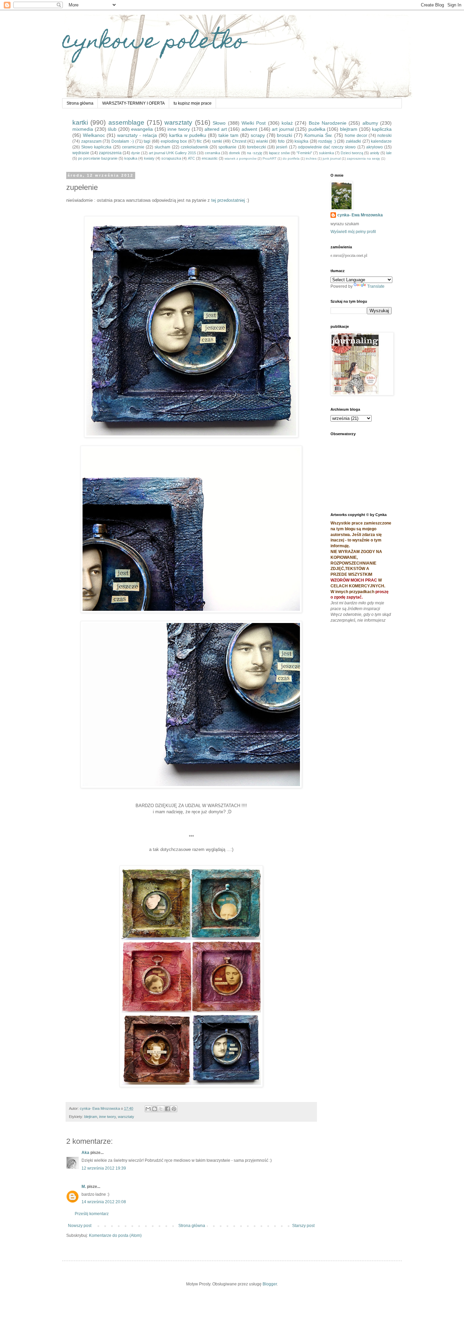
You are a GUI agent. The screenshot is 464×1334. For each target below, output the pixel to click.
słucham (162, 147)
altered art (215, 129)
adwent (249, 129)
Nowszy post (79, 1225)
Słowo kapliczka (96, 147)
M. (84, 1186)
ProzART (269, 158)
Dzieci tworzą (352, 153)
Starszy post (303, 1225)
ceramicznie (133, 147)
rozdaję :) (327, 141)
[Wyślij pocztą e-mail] (148, 1108)
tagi (147, 141)
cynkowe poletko (154, 43)
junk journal (332, 158)
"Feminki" (304, 153)
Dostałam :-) (122, 141)
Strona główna (80, 103)
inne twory (178, 129)
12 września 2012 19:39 (104, 1168)
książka (301, 141)
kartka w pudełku (187, 135)
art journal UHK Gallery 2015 (172, 153)
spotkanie (227, 147)
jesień (281, 147)
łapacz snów (279, 153)
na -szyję (254, 153)
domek (234, 153)
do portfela (291, 158)
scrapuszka (171, 158)
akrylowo (374, 147)
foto (281, 141)
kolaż (287, 123)
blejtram (348, 129)
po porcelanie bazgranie (98, 158)
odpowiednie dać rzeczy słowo (327, 147)
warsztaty (178, 122)
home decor (356, 135)
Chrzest (239, 141)
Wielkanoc (94, 135)
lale (389, 153)
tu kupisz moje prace (193, 103)
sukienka (326, 153)
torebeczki (256, 147)
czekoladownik (194, 147)
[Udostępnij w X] (161, 1108)
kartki (80, 122)
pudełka (316, 129)
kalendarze (381, 141)
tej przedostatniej (228, 200)
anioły (374, 153)
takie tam (228, 135)
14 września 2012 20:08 (104, 1201)
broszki (284, 135)
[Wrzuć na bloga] (154, 1108)
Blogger (270, 1284)
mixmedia (82, 129)
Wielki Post (254, 123)
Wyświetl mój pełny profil (353, 231)
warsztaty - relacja (137, 135)
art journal (283, 129)
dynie (135, 153)
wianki (262, 141)
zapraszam (91, 141)
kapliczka (382, 129)
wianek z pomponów (240, 158)
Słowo (219, 123)
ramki (217, 141)
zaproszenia (110, 152)
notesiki (384, 135)
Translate (376, 286)
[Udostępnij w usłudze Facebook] (167, 1108)
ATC (191, 158)
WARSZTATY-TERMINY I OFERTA (133, 103)
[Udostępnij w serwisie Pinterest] (174, 1108)
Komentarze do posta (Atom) (115, 1235)
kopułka (130, 158)
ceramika (212, 153)
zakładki (353, 141)
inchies (311, 158)
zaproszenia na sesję (363, 158)
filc (199, 141)
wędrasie (80, 152)
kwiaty (149, 158)
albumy (370, 123)
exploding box (174, 141)
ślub (112, 129)
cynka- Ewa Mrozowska (360, 215)
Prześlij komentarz (92, 1213)
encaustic (210, 158)
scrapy (258, 135)
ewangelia (142, 129)
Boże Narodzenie (327, 123)
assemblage (126, 122)
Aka (85, 1152)
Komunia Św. (318, 135)
